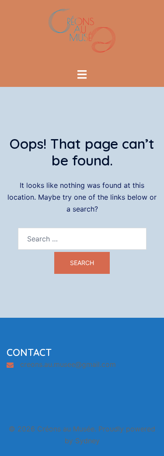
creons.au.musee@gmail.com (68, 364)
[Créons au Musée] (82, 33)
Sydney (87, 440)
